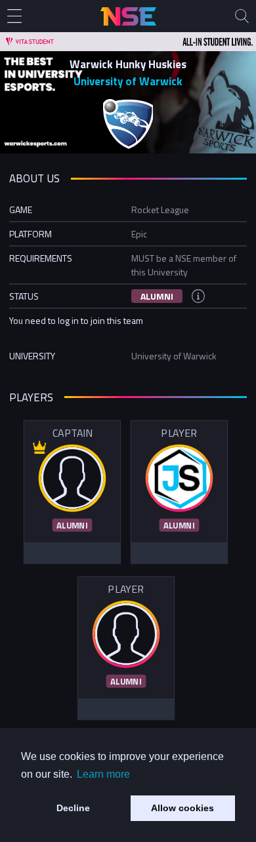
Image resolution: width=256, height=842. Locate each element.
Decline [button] (73, 808)
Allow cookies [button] (182, 808)
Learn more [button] (103, 774)
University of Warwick (128, 81)
